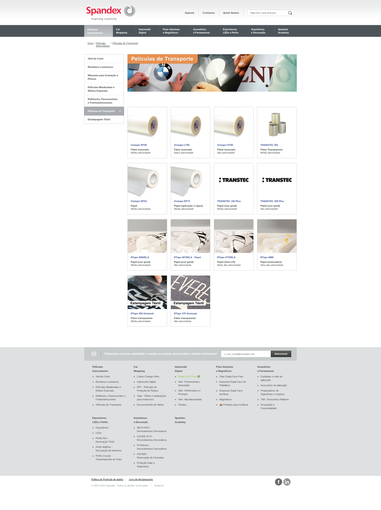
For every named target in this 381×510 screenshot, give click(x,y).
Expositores (102, 427)
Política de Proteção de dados (107, 479)
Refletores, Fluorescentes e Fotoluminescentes (103, 101)
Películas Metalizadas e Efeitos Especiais (101, 89)
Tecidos (182, 404)
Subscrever (281, 353)
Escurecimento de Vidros (150, 404)
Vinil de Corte (95, 58)
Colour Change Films (148, 376)
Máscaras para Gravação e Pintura (103, 77)
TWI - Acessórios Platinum (275, 399)
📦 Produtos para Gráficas (233, 404)
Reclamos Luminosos (100, 67)
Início (90, 43)
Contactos (209, 13)
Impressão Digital (146, 381)
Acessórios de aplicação (274, 385)
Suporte (189, 13)
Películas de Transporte (125, 43)
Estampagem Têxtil (99, 119)
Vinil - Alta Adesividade (190, 399)
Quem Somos (231, 13)
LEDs (99, 433)
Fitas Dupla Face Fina (231, 376)
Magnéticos (225, 399)
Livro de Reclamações (141, 479)
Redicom (159, 485)
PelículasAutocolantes (103, 44)
